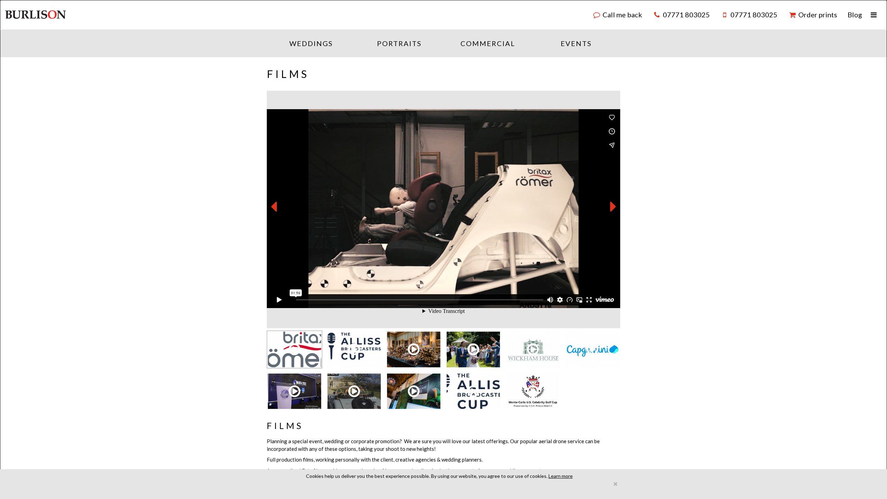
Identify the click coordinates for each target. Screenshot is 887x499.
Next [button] (613, 207)
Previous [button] (273, 207)
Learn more (560, 476)
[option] (443, 209)
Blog (855, 14)
